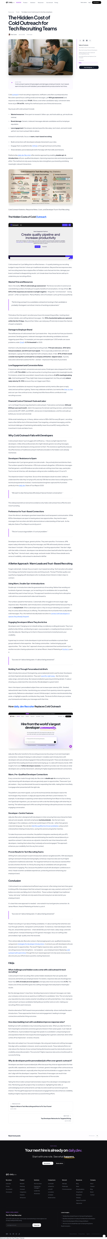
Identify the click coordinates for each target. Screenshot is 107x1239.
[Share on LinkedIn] (83, 40)
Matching (22, 1186)
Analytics (22, 1194)
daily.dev (22, 485)
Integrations (23, 1192)
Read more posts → (66, 1226)
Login (89, 2)
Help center (79, 1203)
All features (23, 1197)
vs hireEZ (50, 1189)
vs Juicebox (51, 1192)
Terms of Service (73, 1233)
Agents (88, 1233)
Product (25, 2)
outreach (15, 94)
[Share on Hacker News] (86, 40)
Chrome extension (67, 1189)
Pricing (56, 2)
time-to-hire (68, 389)
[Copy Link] (90, 40)
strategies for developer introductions (31, 944)
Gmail (22, 342)
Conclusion (81, 60)
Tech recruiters (38, 1183)
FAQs (80, 62)
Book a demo (84, 2)
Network (22, 1183)
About (91, 1183)
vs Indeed (50, 1194)
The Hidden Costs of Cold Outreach (87, 47)
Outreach (41, 216)
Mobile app (65, 1186)
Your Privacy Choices (18, 1238)
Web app (64, 1183)
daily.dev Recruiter (24, 155)
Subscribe (36, 1225)
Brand (91, 1192)
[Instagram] (16, 1234)
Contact (92, 1194)
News (77, 1186)
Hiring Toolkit (79, 1192)
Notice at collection (6, 1238)
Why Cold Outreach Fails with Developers (88, 50)
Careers (92, 1186)
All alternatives (51, 1197)
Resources (40, 2)
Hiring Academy (80, 1189)
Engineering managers (37, 1187)
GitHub (34, 146)
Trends (17, 12)
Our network (49, 2)
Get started (96, 2)
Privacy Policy (82, 1233)
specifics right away (48, 676)
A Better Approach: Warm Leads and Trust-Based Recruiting (87, 53)
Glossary (78, 1197)
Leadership (37, 1190)
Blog (77, 1183)
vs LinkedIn (51, 1183)
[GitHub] (13, 1234)
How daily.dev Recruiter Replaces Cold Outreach (87, 57)
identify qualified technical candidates (45, 826)
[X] (10, 1234)
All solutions (37, 1193)
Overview (8, 1183)
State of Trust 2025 (81, 1200)
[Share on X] (80, 40)
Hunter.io (65, 649)
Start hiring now (88, 67)
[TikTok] (19, 1234)
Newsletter (79, 1194)
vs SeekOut (51, 1186)
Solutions (32, 2)
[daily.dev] (7, 1234)
